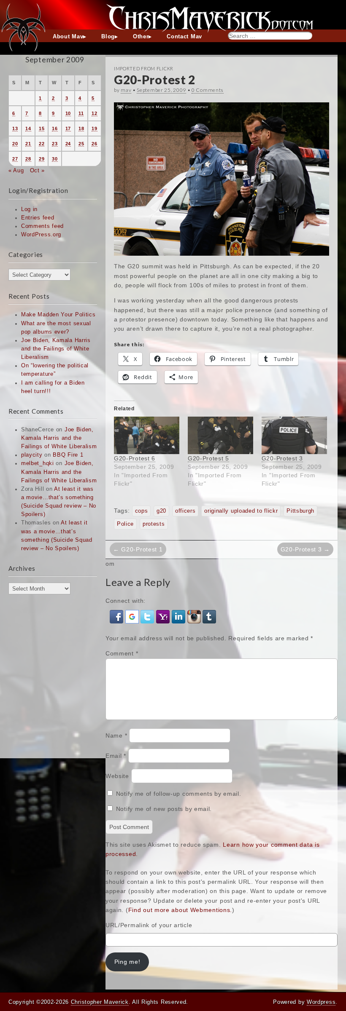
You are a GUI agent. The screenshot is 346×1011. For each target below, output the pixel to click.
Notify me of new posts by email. (164, 808)
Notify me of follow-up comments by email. (178, 793)
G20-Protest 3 (282, 458)
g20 (161, 511)
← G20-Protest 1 (138, 549)
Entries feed (37, 218)
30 (54, 158)
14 (28, 128)
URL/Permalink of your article (148, 925)
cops (141, 511)
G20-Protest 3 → (305, 549)
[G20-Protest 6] (146, 435)
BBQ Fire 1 (68, 455)
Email (115, 755)
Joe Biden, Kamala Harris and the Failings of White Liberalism (56, 348)
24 (68, 143)
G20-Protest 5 (208, 458)
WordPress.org (41, 235)
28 (28, 158)
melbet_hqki (37, 463)
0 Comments (208, 90)
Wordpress (321, 1002)
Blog (108, 37)
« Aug (16, 171)
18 (81, 128)
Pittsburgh (300, 511)
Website (117, 776)
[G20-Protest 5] (220, 435)
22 (41, 143)
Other (141, 37)
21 (28, 143)
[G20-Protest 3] (294, 435)
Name (116, 735)
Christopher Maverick (100, 1002)
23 (54, 143)
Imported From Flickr (143, 68)
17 (68, 128)
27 (15, 158)
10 (68, 113)
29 (41, 158)
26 (94, 143)
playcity (32, 455)
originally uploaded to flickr (241, 511)
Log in (29, 209)
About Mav (68, 37)
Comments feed (42, 226)
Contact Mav (184, 37)
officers (185, 511)
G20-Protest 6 (134, 458)
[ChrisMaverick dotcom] (173, 14)
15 (41, 128)
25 (81, 143)
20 (15, 143)
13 (15, 128)
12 (94, 113)
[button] (117, 615)
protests (154, 524)
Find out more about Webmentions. (180, 910)
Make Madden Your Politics (58, 315)
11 (81, 113)
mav (126, 90)
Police (125, 524)
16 (54, 128)
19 (94, 128)
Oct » (37, 171)
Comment (121, 653)
